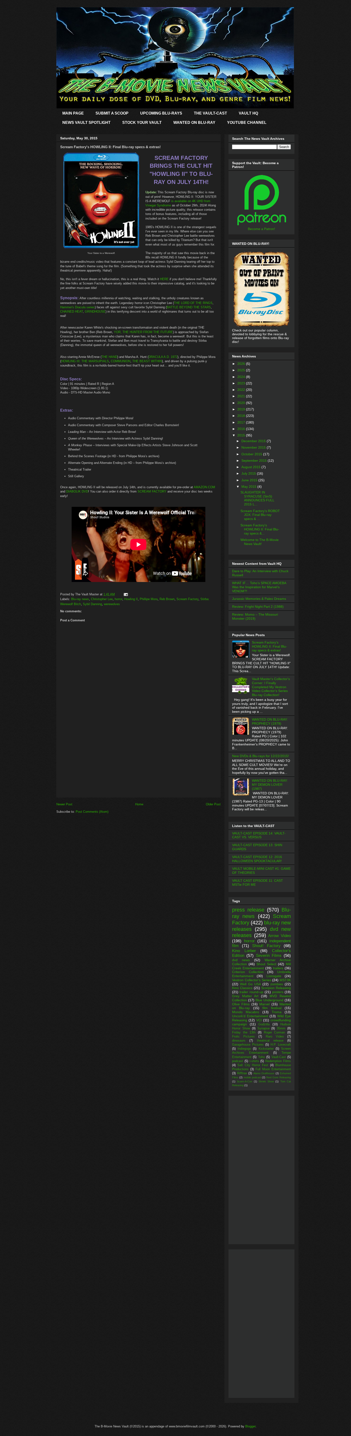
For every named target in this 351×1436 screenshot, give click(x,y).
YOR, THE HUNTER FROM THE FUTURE (143, 332)
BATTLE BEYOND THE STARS (189, 307)
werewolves (112, 604)
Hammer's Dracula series (77, 307)
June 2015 (249, 480)
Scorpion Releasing (276, 988)
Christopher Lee (102, 599)
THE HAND (109, 357)
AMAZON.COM (204, 487)
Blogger (250, 1426)
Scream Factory (187, 599)
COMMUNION (120, 361)
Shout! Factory (266, 945)
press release (248, 910)
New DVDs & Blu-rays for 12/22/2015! (260, 756)
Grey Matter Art (245, 996)
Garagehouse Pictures (248, 1044)
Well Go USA (250, 984)
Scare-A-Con (244, 1081)
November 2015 (254, 447)
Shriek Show (266, 1081)
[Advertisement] (138, 764)
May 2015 (249, 486)
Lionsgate (273, 976)
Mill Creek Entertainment (261, 966)
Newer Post (64, 804)
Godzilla (264, 1024)
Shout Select (266, 964)
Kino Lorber (244, 951)
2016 (241, 429)
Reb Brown (167, 599)
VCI (259, 1020)
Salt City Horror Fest (252, 1065)
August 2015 (251, 467)
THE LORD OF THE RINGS (193, 303)
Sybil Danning (92, 604)
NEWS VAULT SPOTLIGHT (86, 123)
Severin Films (269, 955)
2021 (241, 396)
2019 (241, 409)
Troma (277, 1012)
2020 (241, 403)
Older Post (213, 804)
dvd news (241, 960)
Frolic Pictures (243, 1036)
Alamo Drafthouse (264, 1073)
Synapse (263, 1028)
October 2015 (252, 454)
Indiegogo (244, 1048)
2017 (241, 422)
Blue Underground (269, 1000)
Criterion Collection (248, 972)
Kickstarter (266, 1048)
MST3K (285, 980)
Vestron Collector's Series (251, 980)
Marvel (264, 1004)
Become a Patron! (261, 229)
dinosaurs (238, 1040)
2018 (241, 416)
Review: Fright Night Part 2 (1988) (258, 606)
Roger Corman (274, 1032)
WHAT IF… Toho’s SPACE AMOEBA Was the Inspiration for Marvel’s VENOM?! (259, 587)
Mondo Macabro (245, 1012)
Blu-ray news (80, 599)
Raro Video (275, 1036)
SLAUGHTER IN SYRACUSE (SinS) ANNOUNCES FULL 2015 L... (257, 498)
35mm (281, 1028)
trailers (278, 968)
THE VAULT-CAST (210, 113)
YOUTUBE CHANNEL (246, 123)
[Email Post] (125, 594)
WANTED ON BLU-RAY (194, 123)
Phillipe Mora (149, 599)
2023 (241, 383)
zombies (276, 984)
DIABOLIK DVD (77, 491)
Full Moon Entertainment (273, 1069)
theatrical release (270, 1040)
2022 (241, 390)
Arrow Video (279, 935)
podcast (237, 1061)
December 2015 (254, 441)
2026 (241, 364)
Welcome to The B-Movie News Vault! (259, 542)
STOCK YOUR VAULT (142, 123)
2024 (241, 377)
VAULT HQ (248, 113)
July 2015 (249, 473)
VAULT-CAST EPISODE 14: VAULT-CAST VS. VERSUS (259, 835)
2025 (241, 370)
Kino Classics (242, 988)
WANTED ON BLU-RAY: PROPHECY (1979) (270, 721)
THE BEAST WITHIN (147, 361)
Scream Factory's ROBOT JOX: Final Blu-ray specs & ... (260, 515)
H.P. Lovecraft (281, 1044)
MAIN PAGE (73, 113)
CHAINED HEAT (71, 311)
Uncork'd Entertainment (250, 1016)
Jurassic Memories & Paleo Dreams (259, 599)
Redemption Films (278, 1061)
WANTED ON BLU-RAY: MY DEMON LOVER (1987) (270, 785)
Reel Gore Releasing (278, 1077)
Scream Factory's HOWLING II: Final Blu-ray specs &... (259, 529)
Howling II (131, 599)
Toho (261, 1057)
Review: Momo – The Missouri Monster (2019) (255, 616)
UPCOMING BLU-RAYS (161, 113)
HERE (164, 279)
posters (277, 992)
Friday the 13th (243, 1032)
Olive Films (241, 1004)
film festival (271, 1008)
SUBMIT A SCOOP (112, 113)
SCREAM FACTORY (152, 491)
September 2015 (254, 460)
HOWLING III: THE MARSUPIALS (85, 361)
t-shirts (254, 1061)
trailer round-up (251, 992)
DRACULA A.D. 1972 (163, 357)
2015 (241, 435)
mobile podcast (252, 1077)
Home (139, 804)
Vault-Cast (278, 1057)
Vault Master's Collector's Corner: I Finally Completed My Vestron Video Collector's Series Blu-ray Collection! (271, 687)
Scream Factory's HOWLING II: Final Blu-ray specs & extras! (269, 646)
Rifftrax (242, 1073)
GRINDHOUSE (95, 311)
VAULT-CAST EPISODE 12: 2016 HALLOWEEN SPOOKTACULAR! (257, 859)
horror (118, 599)
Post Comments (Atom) (92, 811)
